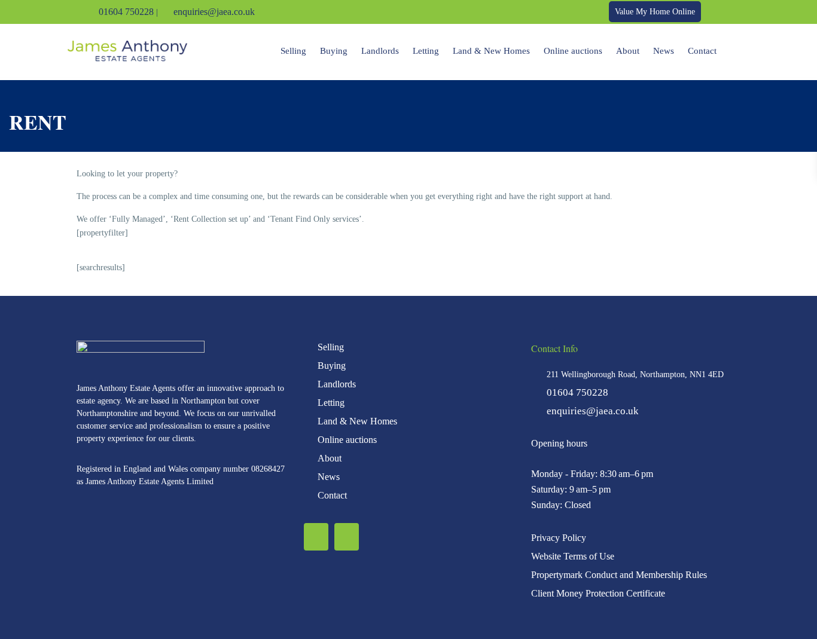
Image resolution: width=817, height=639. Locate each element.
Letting (426, 51)
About (627, 51)
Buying (333, 51)
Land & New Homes (491, 51)
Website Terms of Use (572, 556)
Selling (293, 51)
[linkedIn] (732, 12)
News (663, 51)
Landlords (380, 51)
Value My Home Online (655, 11)
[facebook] (715, 12)
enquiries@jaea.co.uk (214, 12)
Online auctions (573, 51)
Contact (702, 51)
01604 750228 (126, 12)
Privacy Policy (558, 538)
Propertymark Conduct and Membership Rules (619, 575)
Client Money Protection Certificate (598, 593)
